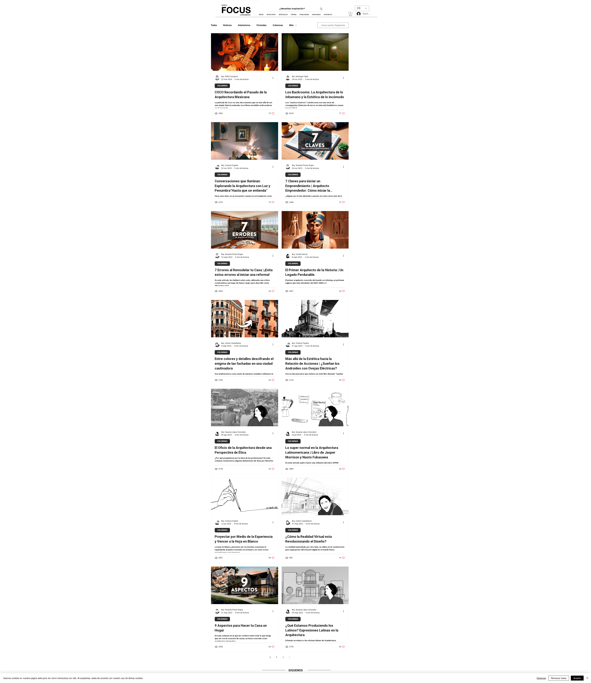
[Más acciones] (274, 78)
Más (291, 25)
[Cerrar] (587, 678)
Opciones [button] (541, 678)
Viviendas (261, 25)
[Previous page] (270, 657)
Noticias (227, 25)
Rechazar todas (558, 678)
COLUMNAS (222, 85)
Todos (214, 25)
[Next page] (289, 657)
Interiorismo (244, 25)
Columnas (278, 25)
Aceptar (577, 678)
